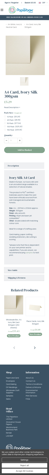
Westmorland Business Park (11, 428)
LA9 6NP (9, 436)
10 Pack (10, 116)
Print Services (31, 396)
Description (13, 165)
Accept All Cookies (24, 471)
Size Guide (12, 270)
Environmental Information (32, 391)
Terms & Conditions (34, 384)
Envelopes (10, 381)
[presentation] (14, 347)
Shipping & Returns (17, 277)
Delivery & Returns (33, 387)
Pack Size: (12, 112)
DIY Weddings (11, 387)
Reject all (24, 465)
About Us (30, 378)
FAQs (28, 399)
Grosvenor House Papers (13, 423)
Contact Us (30, 381)
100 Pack (10, 126)
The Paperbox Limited (12, 418)
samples (29, 252)
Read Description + (12, 107)
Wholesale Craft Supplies (12, 391)
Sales (8, 399)
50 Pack (10, 123)
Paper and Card (12, 378)
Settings (24, 459)
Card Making (11, 384)
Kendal (9, 433)
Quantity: (8, 135)
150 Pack (10, 130)
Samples (9, 396)
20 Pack (10, 120)
